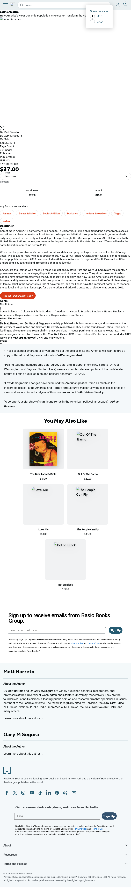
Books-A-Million (51, 213)
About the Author (11, 318)
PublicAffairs (8, 157)
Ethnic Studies (113, 311)
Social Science (8, 311)
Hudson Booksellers (96, 213)
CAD (100, 21)
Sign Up (115, 630)
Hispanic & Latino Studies (85, 311)
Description (7, 225)
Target (117, 213)
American (60, 311)
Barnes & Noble (27, 213)
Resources (10, 854)
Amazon (7, 213)
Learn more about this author (22, 718)
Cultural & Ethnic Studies (36, 311)
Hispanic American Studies (31, 315)
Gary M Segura (21, 734)
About (7, 845)
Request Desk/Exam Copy (18, 295)
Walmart (7, 221)
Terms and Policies (15, 864)
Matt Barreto (11, 132)
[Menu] (5, 4)
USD (100, 16)
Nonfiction (6, 304)
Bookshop (72, 213)
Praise (4, 341)
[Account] (118, 5)
